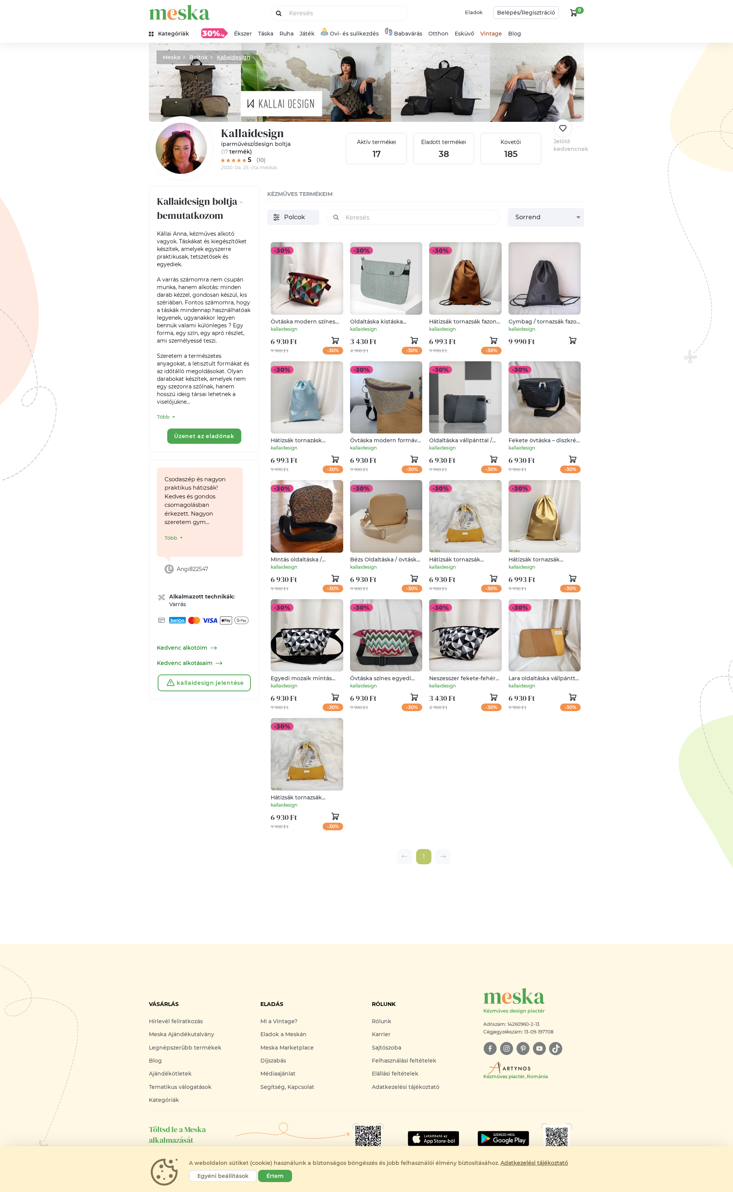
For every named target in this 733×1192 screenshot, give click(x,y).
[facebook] (490, 1048)
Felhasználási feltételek (404, 1060)
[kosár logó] (573, 12)
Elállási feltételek (395, 1073)
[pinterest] (523, 1048)
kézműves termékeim (300, 194)
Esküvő (464, 33)
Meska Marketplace (287, 1047)
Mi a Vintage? (278, 1021)
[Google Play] (433, 1138)
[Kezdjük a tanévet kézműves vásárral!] (214, 33)
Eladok (474, 12)
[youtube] (539, 1048)
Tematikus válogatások (180, 1087)
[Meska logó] (179, 12)
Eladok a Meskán (283, 1034)
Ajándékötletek (170, 1073)
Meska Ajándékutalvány (181, 1034)
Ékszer (243, 33)
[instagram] (506, 1048)
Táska (265, 33)
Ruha (286, 33)
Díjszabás (273, 1060)
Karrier (381, 1034)
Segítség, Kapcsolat (287, 1087)
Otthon (438, 33)
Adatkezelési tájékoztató (405, 1087)
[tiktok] (555, 1048)
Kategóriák (164, 1100)
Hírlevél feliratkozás (176, 1021)
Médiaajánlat (277, 1073)
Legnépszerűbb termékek (185, 1047)
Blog (514, 33)
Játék (307, 33)
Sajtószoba (386, 1047)
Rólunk (381, 1021)
